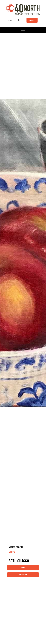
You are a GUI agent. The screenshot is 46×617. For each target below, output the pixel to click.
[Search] (19, 20)
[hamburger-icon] (23, 30)
